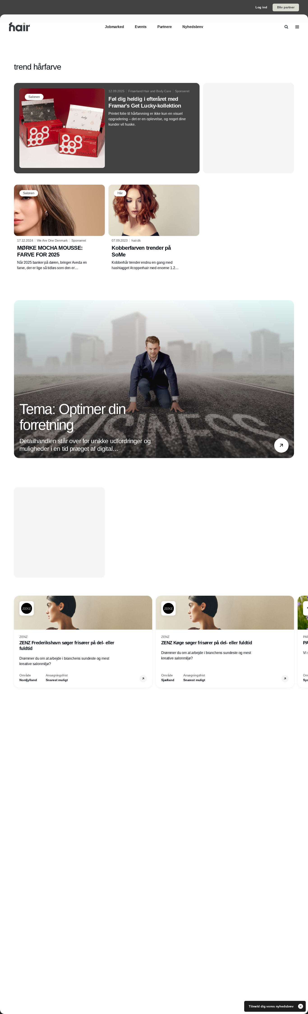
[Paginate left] (17, 379)
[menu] (297, 27)
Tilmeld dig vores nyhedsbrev (271, 1006)
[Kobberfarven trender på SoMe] (153, 228)
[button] (281, 445)
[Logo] (19, 26)
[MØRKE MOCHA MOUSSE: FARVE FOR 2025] (59, 228)
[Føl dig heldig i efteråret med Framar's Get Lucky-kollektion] (107, 128)
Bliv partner (285, 7)
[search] (286, 27)
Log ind (261, 7)
